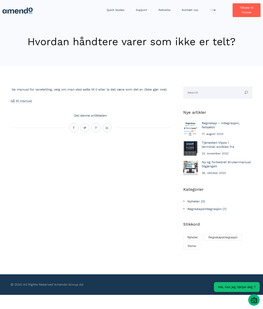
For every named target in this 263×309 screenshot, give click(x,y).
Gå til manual (21, 101)
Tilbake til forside (246, 10)
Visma (192, 246)
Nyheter (193, 201)
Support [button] (141, 9)
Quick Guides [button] (116, 9)
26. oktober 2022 (214, 173)
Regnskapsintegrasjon (204, 209)
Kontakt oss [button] (190, 9)
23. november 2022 (215, 153)
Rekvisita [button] (164, 9)
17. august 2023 (212, 134)
